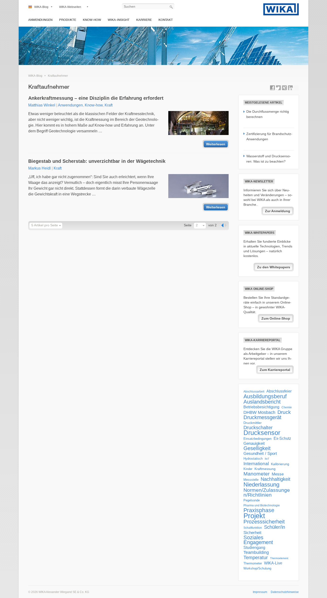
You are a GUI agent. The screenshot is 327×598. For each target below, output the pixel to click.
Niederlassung (261, 484)
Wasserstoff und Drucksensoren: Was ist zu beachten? (268, 158)
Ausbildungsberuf (265, 396)
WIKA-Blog (41, 7)
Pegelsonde (251, 500)
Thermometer (252, 563)
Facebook (272, 87)
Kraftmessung (265, 469)
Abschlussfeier (279, 391)
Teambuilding (256, 552)
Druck (284, 412)
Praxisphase (258, 510)
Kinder (247, 469)
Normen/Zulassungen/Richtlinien (266, 492)
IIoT (267, 458)
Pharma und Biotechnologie (261, 505)
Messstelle (251, 479)
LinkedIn (290, 87)
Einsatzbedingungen (257, 438)
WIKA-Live (273, 563)
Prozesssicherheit (264, 521)
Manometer (256, 473)
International (256, 463)
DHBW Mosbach (259, 412)
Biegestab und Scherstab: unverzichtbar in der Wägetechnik (96, 161)
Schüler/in (274, 527)
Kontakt (165, 20)
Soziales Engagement (258, 540)
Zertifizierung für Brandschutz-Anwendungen (269, 136)
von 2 (212, 225)
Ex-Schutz (282, 438)
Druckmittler (252, 423)
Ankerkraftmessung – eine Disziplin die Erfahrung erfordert (96, 98)
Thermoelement (279, 558)
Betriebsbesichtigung (261, 407)
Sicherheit (252, 532)
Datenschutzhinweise (285, 592)
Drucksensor (261, 432)
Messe (278, 474)
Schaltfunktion (252, 527)
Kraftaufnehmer (58, 75)
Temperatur (255, 557)
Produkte (67, 20)
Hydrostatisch (253, 458)
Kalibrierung (280, 464)
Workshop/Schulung (257, 568)
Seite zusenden (296, 87)
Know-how (92, 20)
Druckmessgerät (262, 417)
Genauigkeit (254, 443)
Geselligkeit (257, 448)
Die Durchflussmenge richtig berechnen (267, 114)
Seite (188, 225)
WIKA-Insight (119, 20)
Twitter (278, 87)
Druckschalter (258, 427)
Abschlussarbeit (253, 391)
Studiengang (254, 547)
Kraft (109, 105)
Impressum (260, 592)
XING (284, 87)
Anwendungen (40, 20)
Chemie (287, 407)
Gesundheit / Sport (260, 453)
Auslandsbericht (262, 401)
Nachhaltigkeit (275, 479)
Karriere (144, 20)
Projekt (254, 515)
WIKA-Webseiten (70, 7)
